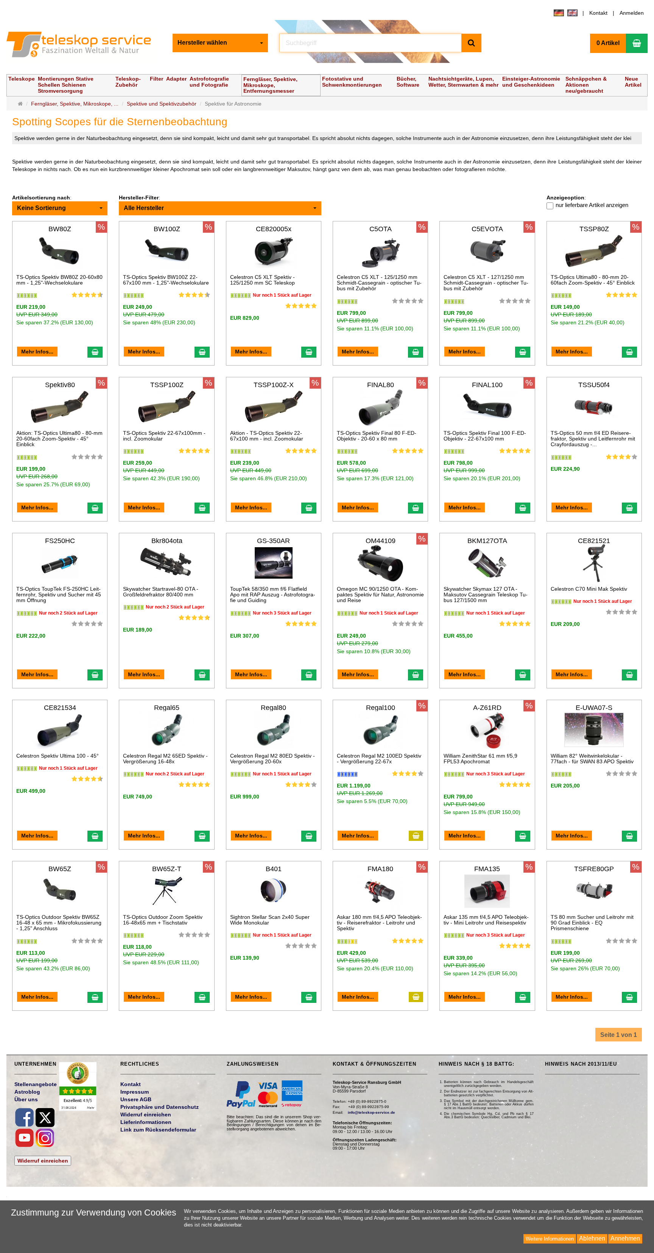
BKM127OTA (487, 541)
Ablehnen (592, 1238)
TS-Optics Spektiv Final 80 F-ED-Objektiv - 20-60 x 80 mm (376, 436)
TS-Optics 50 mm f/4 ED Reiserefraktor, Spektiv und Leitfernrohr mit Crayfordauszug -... (593, 439)
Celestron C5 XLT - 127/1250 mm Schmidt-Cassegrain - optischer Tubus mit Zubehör (486, 283)
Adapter (176, 79)
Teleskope (21, 79)
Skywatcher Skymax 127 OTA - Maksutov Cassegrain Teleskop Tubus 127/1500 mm (486, 595)
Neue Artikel (633, 82)
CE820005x (273, 229)
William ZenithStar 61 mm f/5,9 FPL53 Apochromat (480, 758)
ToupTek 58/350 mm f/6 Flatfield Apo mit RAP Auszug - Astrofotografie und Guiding (272, 595)
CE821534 (60, 707)
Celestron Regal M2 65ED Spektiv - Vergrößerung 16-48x (165, 758)
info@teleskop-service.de (371, 1112)
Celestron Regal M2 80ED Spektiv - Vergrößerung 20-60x (272, 758)
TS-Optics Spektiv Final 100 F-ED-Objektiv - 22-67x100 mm (485, 436)
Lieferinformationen (145, 1122)
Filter (156, 79)
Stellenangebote (35, 1084)
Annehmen (625, 1238)
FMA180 (380, 869)
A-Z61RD (487, 707)
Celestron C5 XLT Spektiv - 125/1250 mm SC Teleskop (262, 280)
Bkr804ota (166, 541)
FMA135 (487, 869)
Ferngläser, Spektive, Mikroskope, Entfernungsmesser (270, 85)
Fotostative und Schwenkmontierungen (352, 82)
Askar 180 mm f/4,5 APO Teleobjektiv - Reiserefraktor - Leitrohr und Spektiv (379, 923)
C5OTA (380, 229)
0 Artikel (608, 43)
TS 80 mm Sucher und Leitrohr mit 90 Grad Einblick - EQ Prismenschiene (592, 923)
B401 (274, 869)
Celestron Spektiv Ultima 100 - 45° (57, 756)
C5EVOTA (487, 229)
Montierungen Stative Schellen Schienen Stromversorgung (65, 84)
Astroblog (27, 1092)
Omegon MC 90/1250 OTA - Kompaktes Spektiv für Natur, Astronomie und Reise (380, 595)
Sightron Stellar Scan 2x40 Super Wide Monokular (270, 920)
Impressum (134, 1092)
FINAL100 (487, 385)
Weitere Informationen (550, 1239)
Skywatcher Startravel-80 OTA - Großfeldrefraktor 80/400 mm (160, 592)
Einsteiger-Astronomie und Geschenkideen (531, 82)
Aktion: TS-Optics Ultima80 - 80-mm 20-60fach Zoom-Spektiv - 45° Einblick (59, 439)
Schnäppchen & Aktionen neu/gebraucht (586, 84)
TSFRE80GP (594, 869)
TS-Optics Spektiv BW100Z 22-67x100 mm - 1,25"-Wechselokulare (166, 280)
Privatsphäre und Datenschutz (159, 1107)
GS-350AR (273, 541)
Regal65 (166, 707)
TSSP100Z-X (274, 385)
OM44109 (381, 541)
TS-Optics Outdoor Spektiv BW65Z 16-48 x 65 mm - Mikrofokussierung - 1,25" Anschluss (58, 923)
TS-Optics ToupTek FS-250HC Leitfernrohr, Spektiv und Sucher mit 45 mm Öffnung (58, 595)
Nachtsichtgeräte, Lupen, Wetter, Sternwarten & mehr (463, 82)
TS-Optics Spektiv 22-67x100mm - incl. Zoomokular (164, 436)
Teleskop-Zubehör (128, 82)
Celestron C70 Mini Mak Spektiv (589, 589)
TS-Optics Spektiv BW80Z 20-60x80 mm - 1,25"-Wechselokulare (59, 280)
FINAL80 (380, 385)
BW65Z (59, 869)
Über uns (26, 1099)
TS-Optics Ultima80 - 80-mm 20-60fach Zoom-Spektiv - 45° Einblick (593, 280)
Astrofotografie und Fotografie (209, 82)
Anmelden (632, 13)
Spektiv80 (60, 385)
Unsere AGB (135, 1099)
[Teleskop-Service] (83, 46)
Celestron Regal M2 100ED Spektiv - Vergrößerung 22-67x (379, 758)
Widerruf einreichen (42, 1161)
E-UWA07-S (594, 707)
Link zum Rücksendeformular (158, 1130)
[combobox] (220, 43)
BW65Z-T (166, 869)
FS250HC (60, 541)
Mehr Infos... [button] (37, 352)
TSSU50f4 (594, 385)
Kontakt (598, 13)
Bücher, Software (408, 82)
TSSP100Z (167, 385)
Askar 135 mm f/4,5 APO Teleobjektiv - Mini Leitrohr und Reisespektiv (486, 920)
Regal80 (273, 707)
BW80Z (59, 229)
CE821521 (594, 541)
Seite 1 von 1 (618, 1035)
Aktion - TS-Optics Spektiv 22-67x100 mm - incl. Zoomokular (266, 436)
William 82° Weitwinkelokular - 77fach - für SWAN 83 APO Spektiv (592, 758)
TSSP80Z (594, 229)
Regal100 (380, 707)
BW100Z (167, 229)
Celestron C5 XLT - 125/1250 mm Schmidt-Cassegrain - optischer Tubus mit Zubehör (379, 283)
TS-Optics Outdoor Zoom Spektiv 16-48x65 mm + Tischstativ (162, 920)
